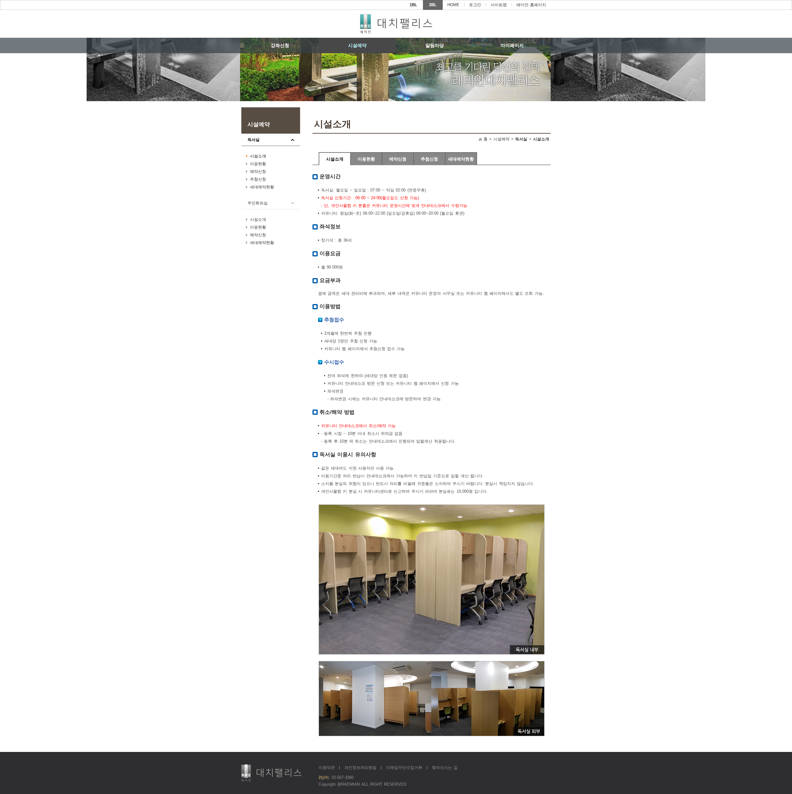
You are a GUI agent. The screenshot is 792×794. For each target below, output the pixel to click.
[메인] (396, 24)
